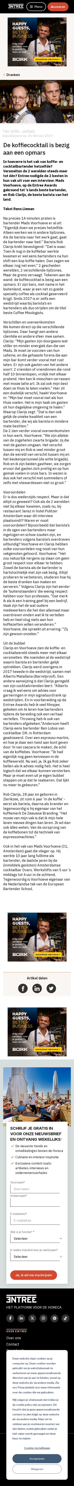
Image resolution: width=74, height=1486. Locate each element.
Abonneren (58, 6)
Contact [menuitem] (12, 1344)
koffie (15, 131)
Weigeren (37, 1469)
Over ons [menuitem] (13, 1338)
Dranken (13, 75)
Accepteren (37, 1458)
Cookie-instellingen (37, 1448)
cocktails (28, 131)
